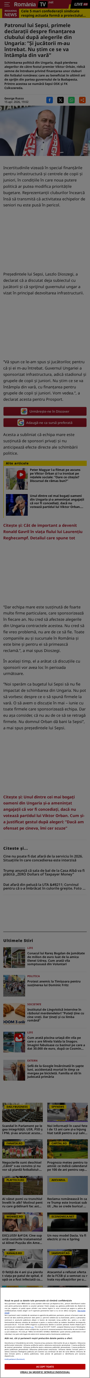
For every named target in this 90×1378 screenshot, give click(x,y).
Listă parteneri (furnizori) (15, 1359)
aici (32, 1327)
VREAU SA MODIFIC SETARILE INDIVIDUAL (45, 1372)
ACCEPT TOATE (45, 1366)
